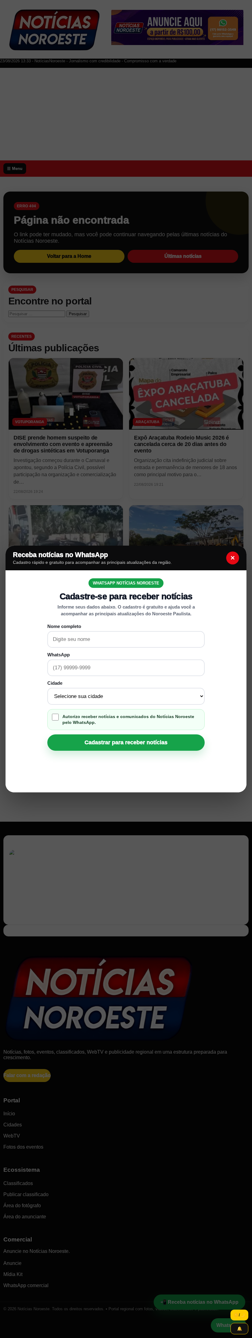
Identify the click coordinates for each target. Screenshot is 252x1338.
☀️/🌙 (239, 1315)
